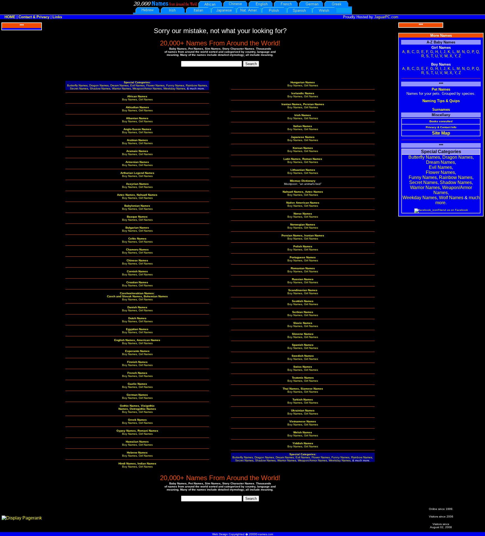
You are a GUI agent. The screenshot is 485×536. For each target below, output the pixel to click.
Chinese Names (137, 260)
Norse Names (303, 213)
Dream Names (119, 85)
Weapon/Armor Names (147, 88)
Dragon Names (99, 85)
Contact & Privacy (34, 17)
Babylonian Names (137, 205)
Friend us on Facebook (453, 209)
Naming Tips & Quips (441, 101)
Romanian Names (303, 268)
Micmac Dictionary (302, 180)
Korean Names (303, 147)
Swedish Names (303, 355)
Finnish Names (137, 362)
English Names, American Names (137, 340)
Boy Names (129, 99)
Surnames (441, 109)
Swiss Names (302, 366)
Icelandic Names (302, 93)
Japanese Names (303, 137)
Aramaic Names (137, 151)
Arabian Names (137, 140)
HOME (9, 17)
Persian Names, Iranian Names (303, 235)
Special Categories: (137, 82)
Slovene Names (303, 333)
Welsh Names (302, 432)
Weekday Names (174, 88)
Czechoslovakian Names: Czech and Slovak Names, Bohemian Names (137, 295)
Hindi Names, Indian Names (137, 463)
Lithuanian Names (302, 169)
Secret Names (79, 88)
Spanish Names (303, 344)
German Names (137, 394)
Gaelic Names (137, 383)
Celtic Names (137, 238)
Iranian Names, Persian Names (303, 104)
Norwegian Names (302, 224)
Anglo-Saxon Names (137, 129)
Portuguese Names (303, 257)
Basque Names (137, 216)
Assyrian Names (137, 183)
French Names (137, 372)
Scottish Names (303, 301)
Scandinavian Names (302, 290)
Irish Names (302, 115)
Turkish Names (302, 399)
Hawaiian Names (137, 441)
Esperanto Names (137, 351)
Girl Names (146, 99)
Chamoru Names (137, 249)
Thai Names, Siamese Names (303, 388)
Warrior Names (121, 88)
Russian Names (303, 279)
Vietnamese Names (302, 421)
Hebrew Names (137, 452)
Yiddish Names (302, 443)
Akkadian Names (137, 107)
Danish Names (137, 307)
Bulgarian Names (137, 227)
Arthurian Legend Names (137, 172)
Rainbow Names (196, 85)
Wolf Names (451, 197)
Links (57, 17)
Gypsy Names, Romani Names (137, 430)
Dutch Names (137, 318)
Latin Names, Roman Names (302, 158)
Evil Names (137, 85)
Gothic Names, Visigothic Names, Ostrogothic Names (137, 407)
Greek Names (137, 419)
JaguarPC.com (386, 17)
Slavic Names (302, 323)
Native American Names (302, 202)
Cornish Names (137, 271)
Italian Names (302, 126)
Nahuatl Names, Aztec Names (303, 191)
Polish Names (302, 246)
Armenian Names (137, 162)
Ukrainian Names (303, 410)
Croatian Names (137, 282)
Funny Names (175, 85)
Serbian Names (302, 312)
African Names (137, 96)
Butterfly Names (77, 85)
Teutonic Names (303, 377)
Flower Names (155, 85)
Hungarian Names (302, 82)
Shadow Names (100, 88)
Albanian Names (137, 118)
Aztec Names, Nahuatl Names (137, 194)
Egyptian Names (137, 329)
